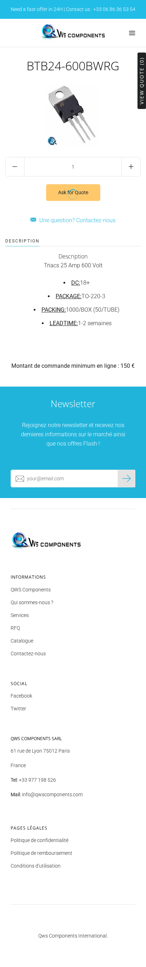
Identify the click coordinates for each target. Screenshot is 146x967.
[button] (73, 256)
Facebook (21, 696)
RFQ (15, 628)
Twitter (18, 708)
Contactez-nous (28, 653)
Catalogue (22, 641)
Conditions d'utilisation (36, 866)
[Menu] (131, 33)
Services (20, 615)
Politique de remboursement (41, 853)
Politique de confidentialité (39, 840)
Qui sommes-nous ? (32, 602)
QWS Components (31, 589)
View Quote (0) (141, 80)
